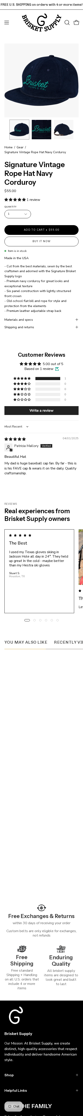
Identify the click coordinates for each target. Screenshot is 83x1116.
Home (8, 147)
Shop (9, 1075)
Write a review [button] (41, 410)
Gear (20, 147)
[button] (67, 22)
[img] (15, 439)
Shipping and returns (19, 327)
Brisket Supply (18, 1033)
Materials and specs (18, 319)
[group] (41, 4)
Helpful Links (15, 1090)
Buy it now (42, 241)
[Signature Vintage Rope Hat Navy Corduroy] (19, 130)
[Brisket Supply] (41, 22)
